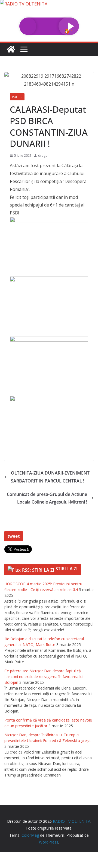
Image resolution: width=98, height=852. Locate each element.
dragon (44, 155)
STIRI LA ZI (67, 569)
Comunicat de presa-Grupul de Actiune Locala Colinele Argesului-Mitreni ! (47, 498)
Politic (17, 97)
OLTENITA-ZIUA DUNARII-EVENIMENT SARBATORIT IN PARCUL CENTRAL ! (50, 477)
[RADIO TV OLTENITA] (23, 4)
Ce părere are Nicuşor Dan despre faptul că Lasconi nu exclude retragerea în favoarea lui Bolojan (43, 676)
